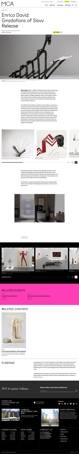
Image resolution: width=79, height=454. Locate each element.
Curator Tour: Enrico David (9, 296)
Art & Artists (60, 5)
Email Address (43, 390)
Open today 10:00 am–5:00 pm (46, 1)
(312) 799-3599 (47, 435)
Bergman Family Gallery (6, 32)
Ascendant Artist (24, 237)
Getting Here (64, 432)
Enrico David (24, 90)
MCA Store (68, 5)
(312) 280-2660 (46, 432)
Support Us (63, 441)
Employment (64, 438)
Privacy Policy (72, 452)
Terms (76, 452)
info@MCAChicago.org (45, 437)
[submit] (76, 390)
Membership (73, 1)
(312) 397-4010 (48, 433)
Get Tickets (67, 1)
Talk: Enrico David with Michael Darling (38, 296)
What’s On (52, 5)
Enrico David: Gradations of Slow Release (14, 351)
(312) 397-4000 (48, 436)
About (62, 434)
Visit (46, 5)
